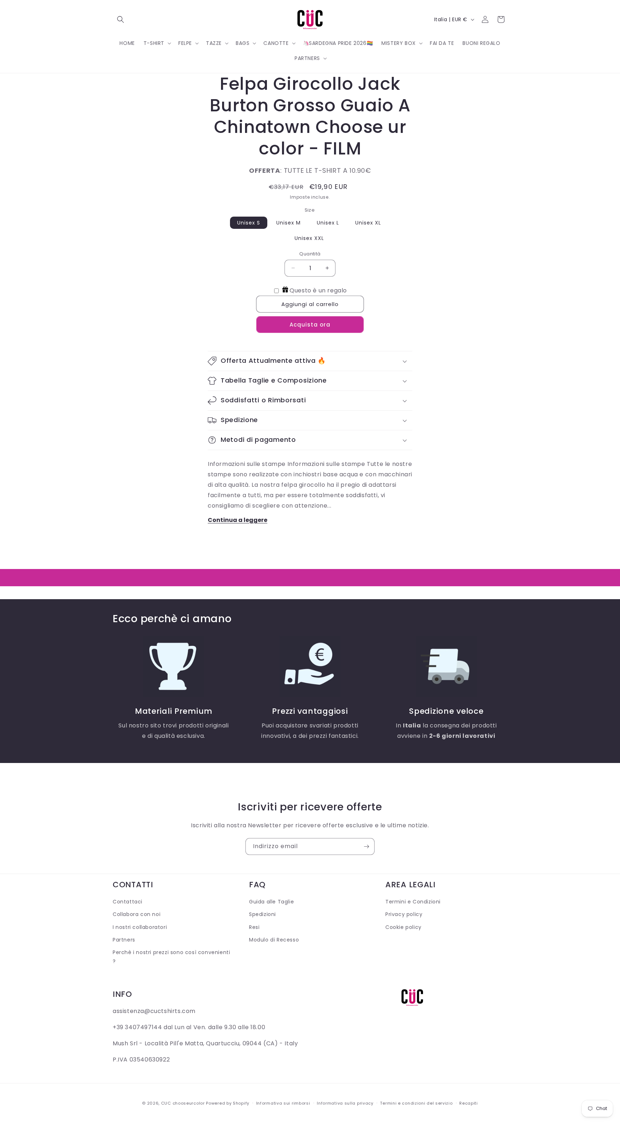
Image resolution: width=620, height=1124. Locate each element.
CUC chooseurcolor (183, 1103)
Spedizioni (262, 914)
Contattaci (127, 901)
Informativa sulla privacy (345, 1103)
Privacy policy (403, 914)
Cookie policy (403, 927)
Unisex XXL (309, 238)
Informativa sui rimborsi (283, 1103)
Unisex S (248, 222)
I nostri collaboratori (140, 927)
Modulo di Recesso (274, 939)
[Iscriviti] (366, 846)
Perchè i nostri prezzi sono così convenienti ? (171, 957)
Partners (124, 939)
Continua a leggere (237, 520)
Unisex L (328, 222)
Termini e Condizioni (413, 901)
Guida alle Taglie (271, 901)
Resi (254, 927)
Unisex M (288, 222)
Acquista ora (310, 324)
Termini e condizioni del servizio (416, 1103)
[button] (120, 19)
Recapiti (468, 1103)
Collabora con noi (136, 914)
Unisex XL (368, 222)
